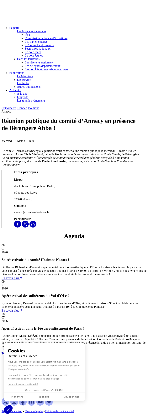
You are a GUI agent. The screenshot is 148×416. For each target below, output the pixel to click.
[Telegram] (49, 404)
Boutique (33, 108)
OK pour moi (71, 396)
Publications (16, 72)
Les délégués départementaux (43, 66)
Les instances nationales (31, 31)
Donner (22, 108)
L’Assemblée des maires (39, 45)
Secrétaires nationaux (37, 48)
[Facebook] (17, 226)
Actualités (15, 90)
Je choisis (44, 396)
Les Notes (23, 83)
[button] (8, 409)
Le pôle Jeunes (34, 55)
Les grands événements (31, 100)
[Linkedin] (32, 226)
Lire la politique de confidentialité (23, 384)
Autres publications (28, 86)
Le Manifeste (25, 76)
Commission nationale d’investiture (46, 38)
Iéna (27, 34)
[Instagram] (14, 404)
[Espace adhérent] (47, 108)
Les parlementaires (36, 41)
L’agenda (22, 97)
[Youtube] (40, 404)
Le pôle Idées (33, 52)
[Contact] (43, 108)
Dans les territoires (28, 59)
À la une (22, 93)
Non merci (17, 396)
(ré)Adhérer (9, 108)
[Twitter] (25, 226)
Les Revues (24, 79)
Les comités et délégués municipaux (46, 69)
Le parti (14, 27)
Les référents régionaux (39, 62)
